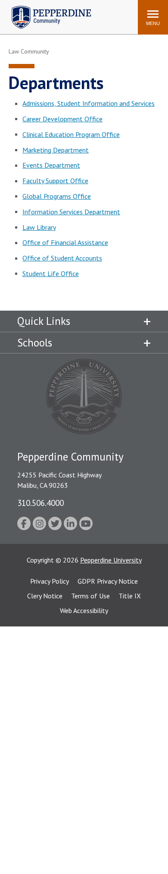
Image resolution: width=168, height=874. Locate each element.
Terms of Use (90, 595)
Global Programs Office (56, 196)
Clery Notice (44, 595)
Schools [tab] (34, 343)
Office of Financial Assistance (65, 242)
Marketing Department (55, 150)
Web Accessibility (84, 610)
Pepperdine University (111, 560)
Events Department (51, 165)
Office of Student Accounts (62, 258)
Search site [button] (14, 12)
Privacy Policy (49, 581)
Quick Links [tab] (43, 321)
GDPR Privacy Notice (108, 581)
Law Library (39, 227)
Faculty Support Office (55, 180)
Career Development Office (62, 118)
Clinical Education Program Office (71, 134)
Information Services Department (71, 211)
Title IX (129, 595)
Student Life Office (50, 273)
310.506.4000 (40, 502)
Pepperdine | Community (45, 8)
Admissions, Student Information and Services (88, 103)
